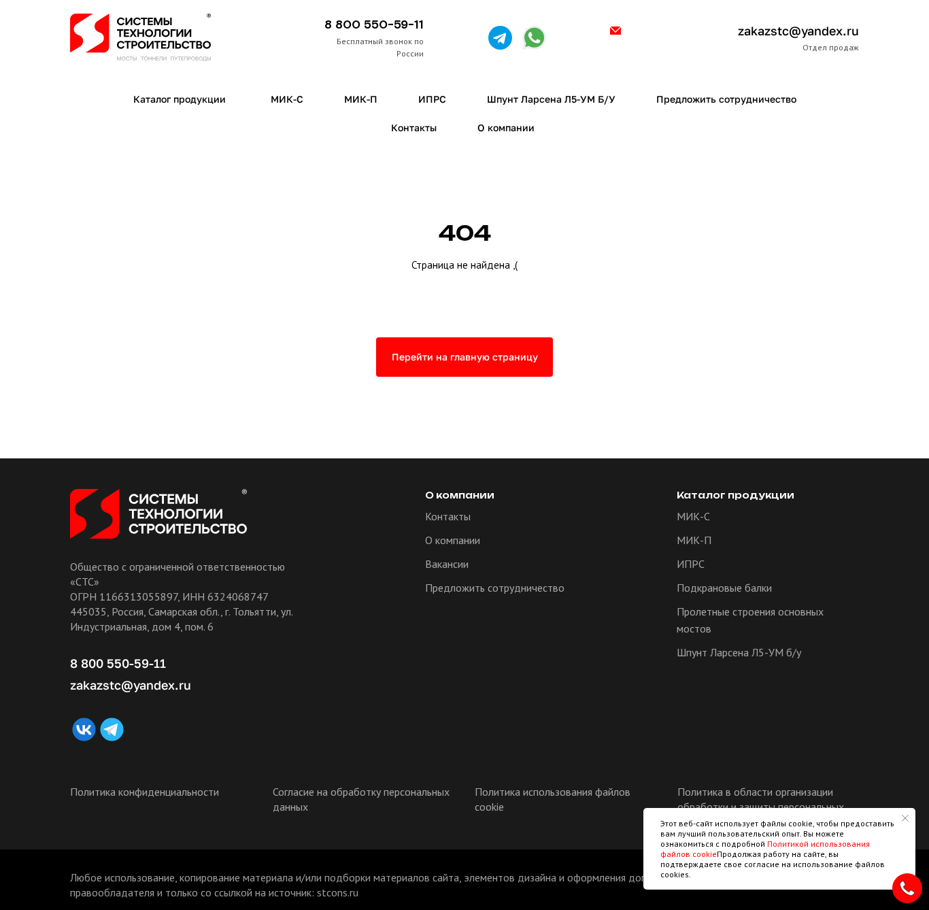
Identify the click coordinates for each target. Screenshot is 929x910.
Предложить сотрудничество (494, 587)
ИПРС (691, 564)
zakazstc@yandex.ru (798, 30)
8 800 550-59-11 (374, 25)
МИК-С (693, 516)
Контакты (448, 516)
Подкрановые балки (724, 587)
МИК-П (694, 540)
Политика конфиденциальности (144, 791)
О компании (452, 540)
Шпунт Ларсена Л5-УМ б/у (739, 652)
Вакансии (447, 564)
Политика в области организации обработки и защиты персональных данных (760, 806)
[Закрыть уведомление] (905, 818)
